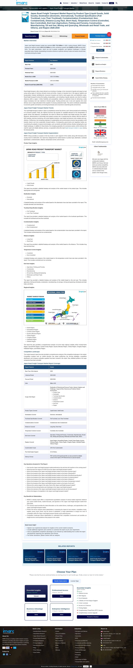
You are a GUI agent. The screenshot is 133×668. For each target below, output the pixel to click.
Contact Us (105, 3)
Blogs (35, 647)
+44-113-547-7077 (107, 642)
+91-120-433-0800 (107, 649)
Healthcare (78, 652)
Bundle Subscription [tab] (60, 581)
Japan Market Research (39, 636)
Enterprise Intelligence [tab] (61, 610)
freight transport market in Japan (74, 128)
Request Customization (101, 57)
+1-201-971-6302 (106, 636)
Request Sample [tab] (80, 36)
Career (57, 631)
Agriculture (78, 633)
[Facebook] (7, 654)
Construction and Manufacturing (83, 643)
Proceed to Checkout (92, 616)
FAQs (57, 645)
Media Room (83, 3)
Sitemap (58, 650)
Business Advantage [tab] (35, 610)
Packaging (78, 654)
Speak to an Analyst (100, 64)
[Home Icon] (60, 3)
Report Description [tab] (30, 36)
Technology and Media (81, 659)
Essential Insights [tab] (34, 591)
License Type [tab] (75, 581)
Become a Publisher (61, 643)
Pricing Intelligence (38, 643)
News (57, 647)
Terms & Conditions (60, 633)
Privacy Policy (74, 666)
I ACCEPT (86, 666)
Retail (77, 657)
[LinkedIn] (4, 654)
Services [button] (66, 3)
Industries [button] (74, 3)
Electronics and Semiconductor (83, 645)
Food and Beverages (81, 650)
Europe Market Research (40, 638)
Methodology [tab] (63, 36)
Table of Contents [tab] (47, 36)
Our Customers (59, 640)
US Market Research (39, 640)
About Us (91, 3)
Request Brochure (100, 71)
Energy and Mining (80, 647)
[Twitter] (10, 654)
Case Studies (37, 652)
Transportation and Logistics (82, 661)
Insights (98, 3)
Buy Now (100, 50)
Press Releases (37, 650)
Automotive (78, 636)
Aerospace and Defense (81, 631)
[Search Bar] (116, 3)
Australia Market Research (40, 631)
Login (111, 3)
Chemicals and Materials (82, 640)
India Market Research (39, 633)
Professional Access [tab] (60, 591)
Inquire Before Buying (101, 78)
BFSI (77, 638)
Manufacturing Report (39, 645)
